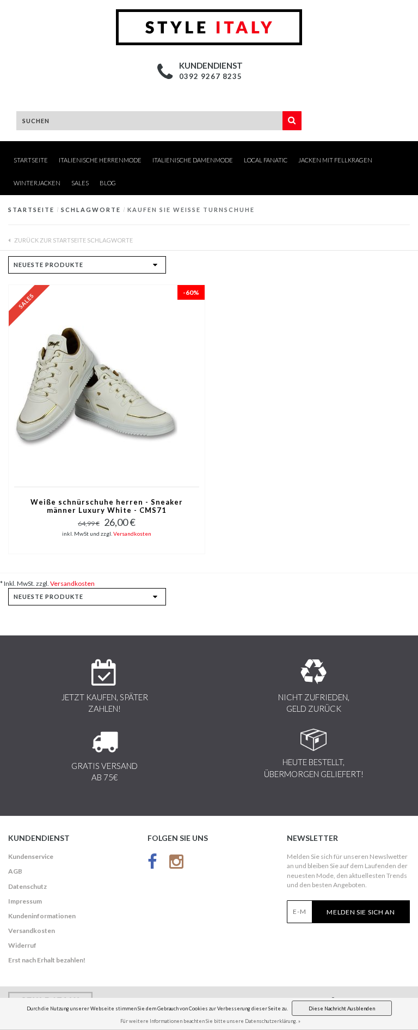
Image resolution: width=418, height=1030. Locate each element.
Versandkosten (132, 533)
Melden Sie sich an (361, 912)
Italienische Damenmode (192, 159)
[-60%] (95, 385)
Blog (108, 182)
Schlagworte (91, 209)
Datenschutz (27, 886)
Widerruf (22, 945)
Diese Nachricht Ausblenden (342, 1008)
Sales (80, 182)
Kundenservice (30, 856)
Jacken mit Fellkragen (335, 159)
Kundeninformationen (42, 916)
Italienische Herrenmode (100, 159)
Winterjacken (37, 182)
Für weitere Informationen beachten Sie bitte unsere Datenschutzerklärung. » (210, 1021)
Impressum (25, 901)
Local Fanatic (265, 159)
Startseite (31, 159)
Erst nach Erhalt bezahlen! (46, 960)
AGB (15, 871)
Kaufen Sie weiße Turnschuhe (191, 209)
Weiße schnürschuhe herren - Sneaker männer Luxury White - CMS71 (106, 506)
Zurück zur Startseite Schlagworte (73, 240)
